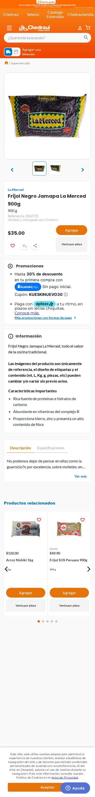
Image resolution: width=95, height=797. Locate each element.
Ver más (81, 476)
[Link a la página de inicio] (6, 63)
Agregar (71, 230)
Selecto (33, 14)
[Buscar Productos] (86, 37)
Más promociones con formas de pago (43, 318)
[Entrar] (80, 28)
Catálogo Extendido (55, 14)
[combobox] (47, 38)
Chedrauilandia (81, 14)
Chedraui (11, 14)
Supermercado (20, 63)
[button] (9, 28)
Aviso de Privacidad (64, 777)
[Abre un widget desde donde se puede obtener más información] (75, 788)
